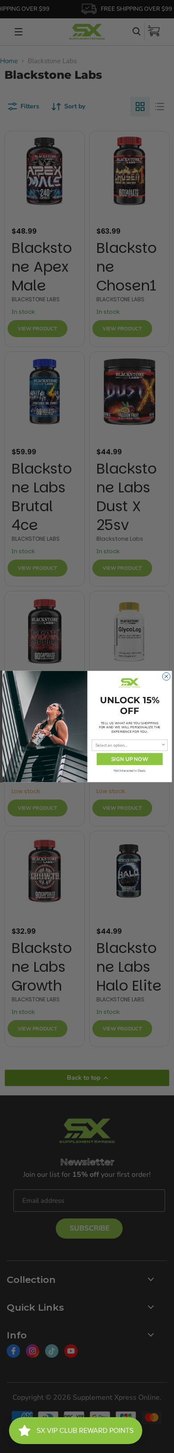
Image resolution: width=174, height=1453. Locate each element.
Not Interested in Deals (129, 771)
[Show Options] (163, 745)
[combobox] (128, 745)
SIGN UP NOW (129, 759)
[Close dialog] (166, 676)
